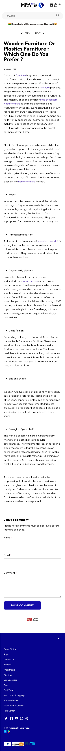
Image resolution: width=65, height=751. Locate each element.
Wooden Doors (11, 700)
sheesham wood (47, 241)
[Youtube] (16, 718)
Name (8, 537)
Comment (10, 572)
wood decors (30, 281)
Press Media (9, 669)
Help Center (9, 710)
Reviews (7, 664)
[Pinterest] (26, 718)
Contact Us (9, 659)
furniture (21, 75)
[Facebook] (11, 718)
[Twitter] (6, 718)
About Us (8, 674)
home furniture (26, 181)
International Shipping (14, 695)
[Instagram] (21, 718)
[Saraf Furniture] (32, 5)
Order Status (10, 649)
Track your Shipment (13, 705)
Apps (6, 654)
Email (8, 555)
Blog (6, 685)
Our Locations (10, 679)
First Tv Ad (9, 690)
